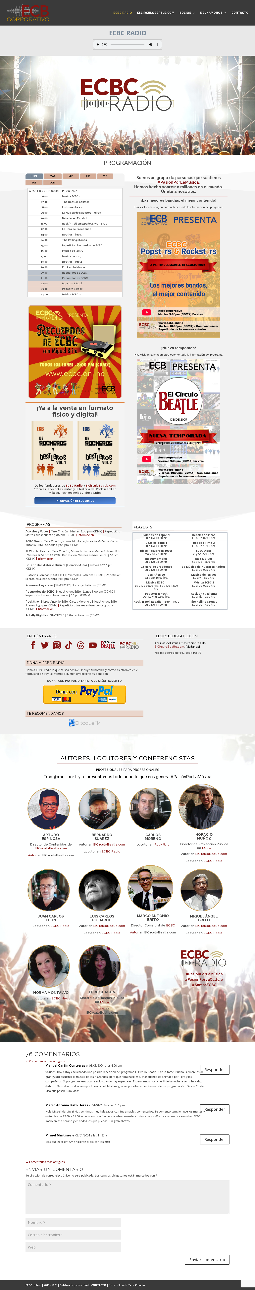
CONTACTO (240, 13)
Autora (99, 1009)
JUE (88, 176)
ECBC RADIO (122, 13)
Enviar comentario (207, 1259)
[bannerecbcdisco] (75, 396)
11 (92, 391)
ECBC (206, 848)
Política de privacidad (74, 1285)
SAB (33, 182)
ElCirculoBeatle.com (169, 646)
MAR (53, 176)
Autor (32, 855)
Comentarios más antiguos (45, 1061)
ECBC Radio (111, 851)
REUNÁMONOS (211, 13)
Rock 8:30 (162, 844)
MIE (71, 176)
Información (86, 535)
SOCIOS (185, 13)
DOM (52, 182)
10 (88, 391)
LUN (34, 176)
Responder (214, 1069)
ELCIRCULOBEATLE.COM (156, 13)
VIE (105, 176)
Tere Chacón (136, 1285)
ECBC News (61, 998)
